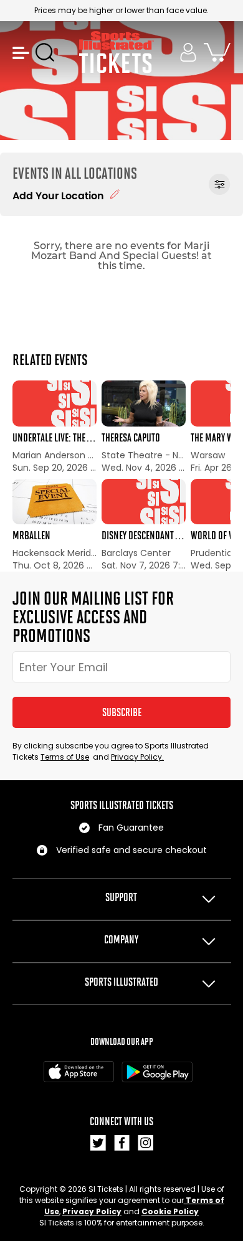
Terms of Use (64, 757)
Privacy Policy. (137, 757)
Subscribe (121, 712)
